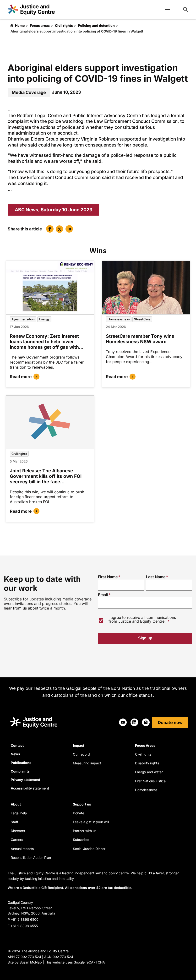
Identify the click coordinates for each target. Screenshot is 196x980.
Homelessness (119, 319)
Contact (17, 745)
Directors (18, 831)
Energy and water (149, 772)
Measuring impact (87, 763)
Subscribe (81, 840)
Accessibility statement (30, 788)
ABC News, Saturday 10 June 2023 (53, 209)
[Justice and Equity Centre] (31, 9)
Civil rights (64, 25)
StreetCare (142, 319)
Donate (78, 813)
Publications (21, 763)
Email (103, 594)
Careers (17, 840)
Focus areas (40, 25)
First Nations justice (150, 781)
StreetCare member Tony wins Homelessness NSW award (140, 338)
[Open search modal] (186, 9)
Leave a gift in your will (91, 822)
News (15, 754)
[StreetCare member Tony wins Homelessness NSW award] (146, 287)
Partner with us (84, 831)
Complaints (20, 771)
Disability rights (147, 763)
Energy (44, 319)
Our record (81, 754)
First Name (108, 576)
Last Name (155, 576)
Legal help (19, 813)
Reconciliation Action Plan (31, 857)
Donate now (170, 722)
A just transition (23, 319)
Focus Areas (145, 745)
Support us (82, 804)
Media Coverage (29, 92)
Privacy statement (25, 780)
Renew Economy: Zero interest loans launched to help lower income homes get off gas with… (46, 341)
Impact (78, 745)
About (16, 804)
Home (20, 25)
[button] (50, 229)
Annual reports (22, 849)
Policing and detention (96, 25)
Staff (14, 822)
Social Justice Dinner (89, 849)
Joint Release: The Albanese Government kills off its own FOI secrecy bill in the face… (46, 476)
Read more (21, 376)
